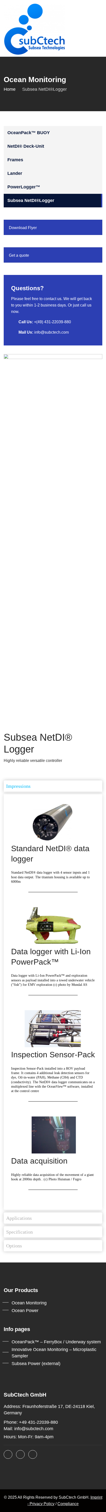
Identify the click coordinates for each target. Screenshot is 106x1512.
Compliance (68, 1504)
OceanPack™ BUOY (28, 132)
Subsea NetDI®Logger (30, 200)
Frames (15, 159)
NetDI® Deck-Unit (25, 146)
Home (10, 89)
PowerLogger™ (23, 186)
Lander (14, 173)
